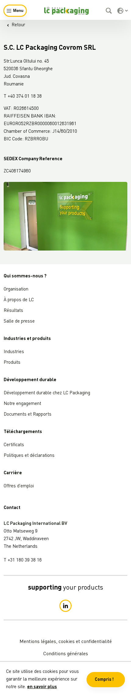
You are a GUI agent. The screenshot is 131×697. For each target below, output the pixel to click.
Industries (14, 352)
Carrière (13, 473)
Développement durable (30, 380)
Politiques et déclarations (29, 455)
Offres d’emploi (19, 486)
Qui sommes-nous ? (25, 276)
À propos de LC (19, 300)
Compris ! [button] (104, 679)
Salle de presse (19, 321)
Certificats (14, 445)
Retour (18, 25)
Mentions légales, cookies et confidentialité (65, 641)
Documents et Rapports (27, 414)
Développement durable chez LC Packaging (47, 393)
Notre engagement (22, 404)
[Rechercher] (109, 10)
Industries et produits (27, 339)
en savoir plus (42, 687)
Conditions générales (65, 654)
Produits (12, 362)
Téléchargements (23, 432)
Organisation (16, 289)
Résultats (13, 311)
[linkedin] (65, 606)
